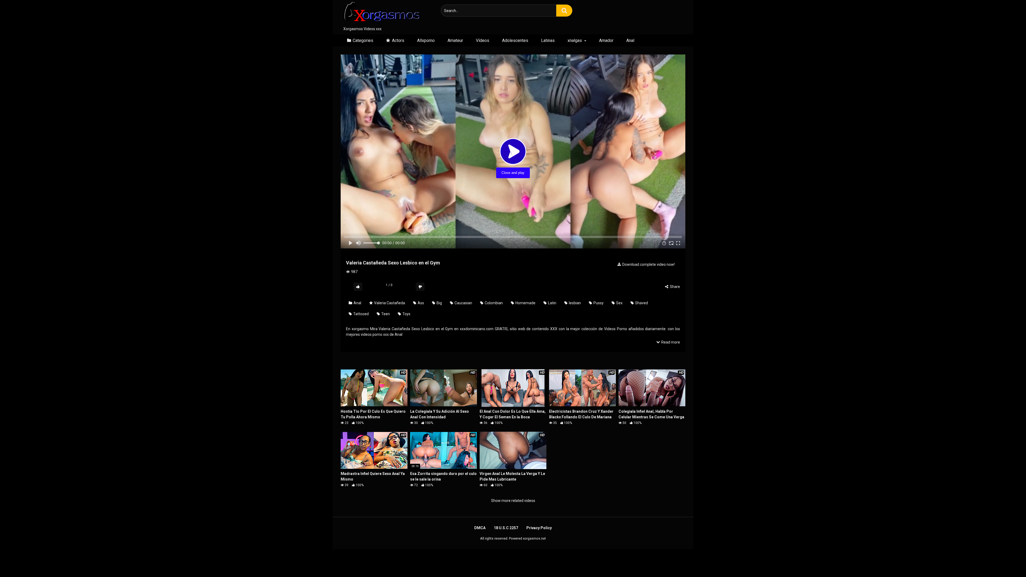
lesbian (574, 303)
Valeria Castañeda (389, 303)
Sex (619, 303)
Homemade (525, 303)
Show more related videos (513, 500)
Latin (551, 303)
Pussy (598, 303)
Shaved (641, 303)
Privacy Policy (539, 528)
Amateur (455, 40)
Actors (398, 40)
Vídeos (482, 40)
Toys (406, 314)
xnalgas (575, 40)
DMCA (479, 528)
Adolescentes (515, 40)
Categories (363, 40)
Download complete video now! (648, 264)
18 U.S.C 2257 (506, 528)
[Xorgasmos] (381, 13)
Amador (606, 40)
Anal (630, 40)
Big (439, 303)
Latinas (548, 40)
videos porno (371, 334)
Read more (670, 342)
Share (674, 286)
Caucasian (463, 303)
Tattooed (360, 314)
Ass (420, 303)
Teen (385, 314)
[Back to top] (1008, 560)
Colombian (493, 303)
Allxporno (426, 40)
